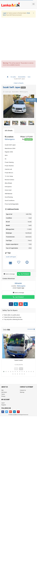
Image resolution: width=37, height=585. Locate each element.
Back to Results (18, 83)
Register (3, 405)
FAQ (2, 390)
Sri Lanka (13, 77)
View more (30, 329)
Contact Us (23, 390)
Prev (5, 106)
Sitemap (22, 392)
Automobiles (21, 77)
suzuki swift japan (11, 256)
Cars (29, 77)
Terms (3, 394)
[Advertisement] (18, 39)
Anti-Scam (4, 392)
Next (31, 106)
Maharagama (10, 139)
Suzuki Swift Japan (12, 87)
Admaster (18, 283)
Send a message (10, 274)
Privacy (3, 396)
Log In (3, 403)
